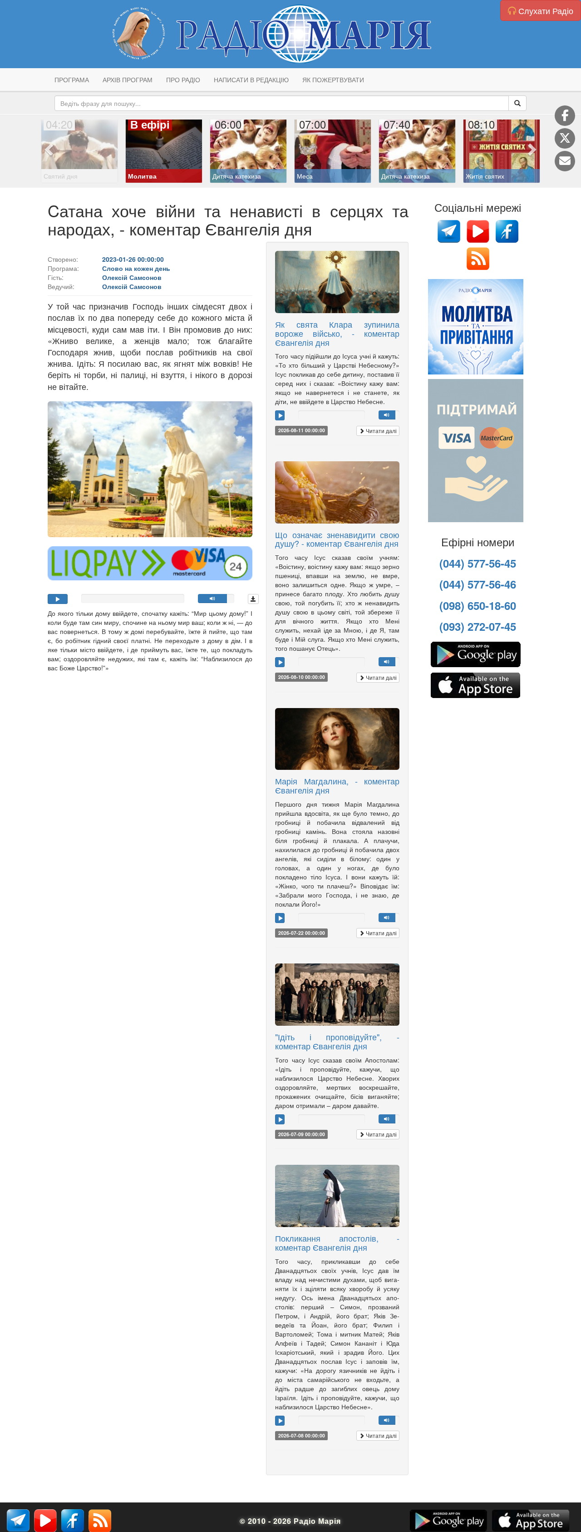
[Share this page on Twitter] (565, 138)
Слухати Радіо (544, 10)
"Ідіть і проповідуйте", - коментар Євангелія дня (337, 1041)
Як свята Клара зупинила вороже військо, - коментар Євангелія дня (337, 333)
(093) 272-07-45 (477, 626)
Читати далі (380, 430)
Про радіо (183, 79)
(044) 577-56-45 (477, 563)
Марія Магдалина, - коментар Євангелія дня (337, 785)
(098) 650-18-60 (477, 605)
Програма (71, 79)
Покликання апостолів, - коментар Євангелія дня (337, 1242)
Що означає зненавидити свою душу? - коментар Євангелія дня (337, 539)
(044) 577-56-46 (477, 584)
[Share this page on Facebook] (565, 115)
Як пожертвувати (333, 79)
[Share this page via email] (565, 161)
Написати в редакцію (251, 79)
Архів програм (128, 79)
